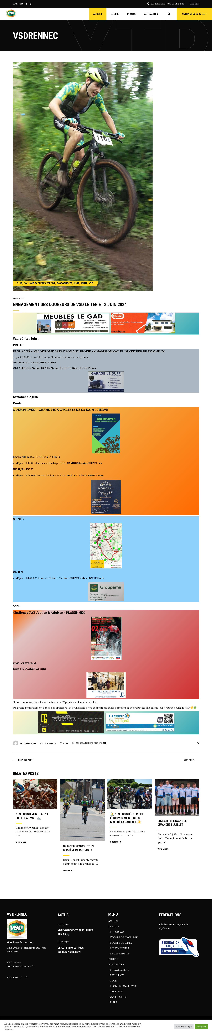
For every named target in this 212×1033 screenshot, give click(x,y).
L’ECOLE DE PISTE (121, 942)
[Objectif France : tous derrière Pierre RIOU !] (82, 810)
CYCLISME (116, 991)
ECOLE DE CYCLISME (123, 986)
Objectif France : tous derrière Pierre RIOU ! (78, 848)
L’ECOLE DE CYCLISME (124, 937)
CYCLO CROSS (118, 996)
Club (19, 283)
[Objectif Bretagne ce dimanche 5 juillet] (177, 797)
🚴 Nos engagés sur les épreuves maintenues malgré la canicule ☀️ (126, 818)
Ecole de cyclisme (45, 283)
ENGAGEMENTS (119, 969)
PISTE (113, 1002)
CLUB (113, 980)
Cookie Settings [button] (184, 1026)
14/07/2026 (63, 942)
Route (84, 283)
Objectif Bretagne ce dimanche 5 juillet (172, 823)
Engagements (64, 283)
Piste (76, 283)
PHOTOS (113, 958)
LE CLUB (113, 926)
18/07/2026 (63, 924)
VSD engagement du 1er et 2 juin (91, 743)
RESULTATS (117, 975)
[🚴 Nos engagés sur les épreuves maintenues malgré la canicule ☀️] (129, 794)
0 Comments (50, 743)
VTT (91, 283)
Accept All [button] (201, 1026)
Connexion (194, 4)
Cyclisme (28, 283)
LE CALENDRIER (119, 953)
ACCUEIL (113, 921)
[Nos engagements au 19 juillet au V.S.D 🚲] (35, 794)
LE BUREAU (117, 931)
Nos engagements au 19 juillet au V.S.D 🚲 (32, 816)
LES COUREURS (119, 948)
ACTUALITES (116, 964)
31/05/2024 (19, 298)
